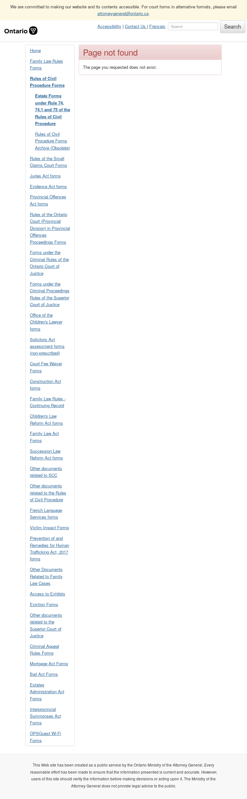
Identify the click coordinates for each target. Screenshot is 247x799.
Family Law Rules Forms (46, 64)
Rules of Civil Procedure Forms (47, 81)
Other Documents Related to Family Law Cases (46, 576)
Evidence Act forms (48, 186)
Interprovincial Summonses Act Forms (45, 716)
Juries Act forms (45, 176)
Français (157, 26)
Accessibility (109, 26)
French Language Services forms (46, 513)
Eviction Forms (44, 604)
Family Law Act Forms (44, 436)
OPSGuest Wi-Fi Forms (45, 736)
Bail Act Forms (44, 674)
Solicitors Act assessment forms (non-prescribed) (47, 346)
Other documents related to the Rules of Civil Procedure (48, 493)
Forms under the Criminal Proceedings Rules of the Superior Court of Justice (49, 294)
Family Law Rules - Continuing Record (48, 401)
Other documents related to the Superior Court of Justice (46, 625)
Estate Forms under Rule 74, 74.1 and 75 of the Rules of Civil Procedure (52, 109)
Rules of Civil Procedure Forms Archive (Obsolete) (52, 141)
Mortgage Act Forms (49, 663)
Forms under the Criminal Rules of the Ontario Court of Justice (49, 262)
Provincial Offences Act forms (48, 200)
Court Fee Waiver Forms (46, 366)
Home (35, 50)
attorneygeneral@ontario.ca (123, 13)
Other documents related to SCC (46, 471)
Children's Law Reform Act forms (46, 419)
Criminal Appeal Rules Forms (44, 649)
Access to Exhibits (47, 594)
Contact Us (136, 26)
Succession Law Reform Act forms (46, 454)
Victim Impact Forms (49, 527)
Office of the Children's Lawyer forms (46, 322)
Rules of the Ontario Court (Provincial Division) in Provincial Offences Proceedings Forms (50, 228)
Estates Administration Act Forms (47, 692)
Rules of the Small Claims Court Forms (48, 161)
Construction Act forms (45, 384)
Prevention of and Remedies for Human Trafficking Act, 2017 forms (49, 548)
